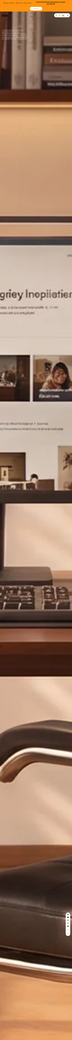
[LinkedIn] (68, 914)
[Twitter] (68, 926)
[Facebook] (68, 923)
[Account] (59, 15)
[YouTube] (68, 917)
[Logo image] (5, 15)
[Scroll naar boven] (67, 929)
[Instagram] (68, 920)
